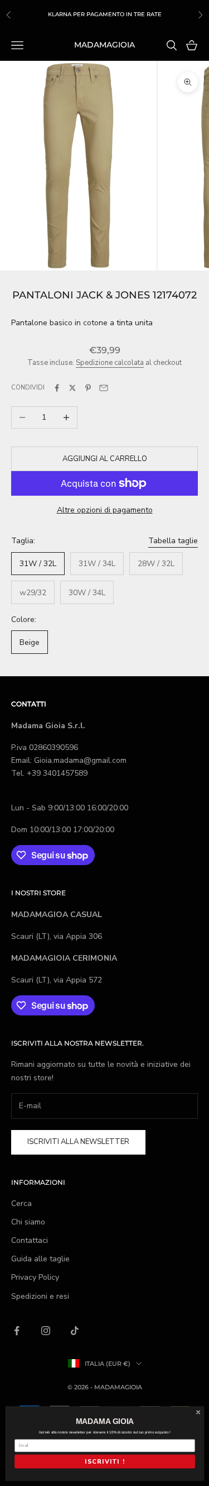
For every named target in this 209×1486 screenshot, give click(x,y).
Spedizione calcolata (110, 363)
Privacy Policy (35, 1277)
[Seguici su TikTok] (74, 1330)
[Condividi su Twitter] (72, 387)
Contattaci (29, 1240)
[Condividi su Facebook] (56, 387)
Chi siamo (28, 1222)
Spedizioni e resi (40, 1296)
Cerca (21, 1203)
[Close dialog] (198, 1412)
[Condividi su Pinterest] (88, 387)
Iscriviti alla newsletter (78, 1142)
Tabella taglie (173, 540)
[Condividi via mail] (103, 387)
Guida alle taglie (40, 1259)
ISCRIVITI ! (104, 1461)
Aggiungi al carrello (104, 459)
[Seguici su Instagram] (45, 1330)
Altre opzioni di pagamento (105, 510)
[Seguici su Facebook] (16, 1330)
